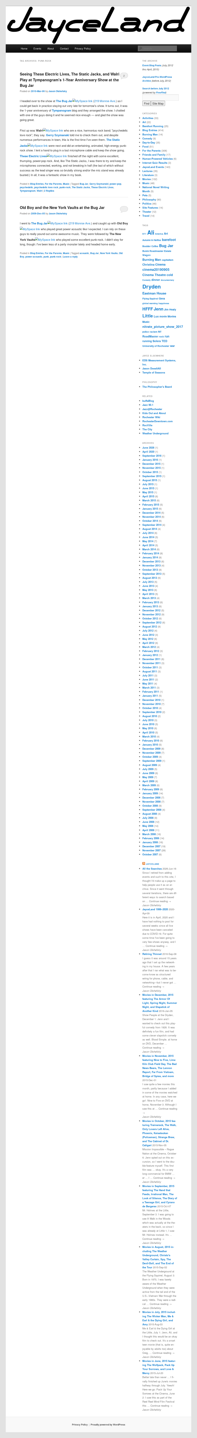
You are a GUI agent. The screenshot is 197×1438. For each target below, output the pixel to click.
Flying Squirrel (150, 298)
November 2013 (151, 565)
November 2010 (151, 704)
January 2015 (150, 508)
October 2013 (150, 569)
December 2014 (151, 512)
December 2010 (151, 700)
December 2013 (151, 561)
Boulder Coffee (150, 246)
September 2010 (151, 712)
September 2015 (151, 476)
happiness (164, 303)
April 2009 (148, 781)
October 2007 (150, 854)
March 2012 (149, 647)
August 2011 (149, 671)
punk (46, 256)
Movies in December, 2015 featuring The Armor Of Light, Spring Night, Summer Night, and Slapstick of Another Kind (159, 1003)
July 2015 (148, 484)
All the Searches (152, 868)
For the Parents (53, 183)
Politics (146, 203)
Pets (145, 195)
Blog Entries (37, 183)
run (167, 336)
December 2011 (151, 659)
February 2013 (150, 602)
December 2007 (151, 846)
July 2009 (148, 769)
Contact (64, 48)
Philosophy (149, 199)
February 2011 (150, 691)
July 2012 (148, 630)
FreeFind (161, 92)
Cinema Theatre (154, 275)
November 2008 (151, 801)
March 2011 (149, 687)
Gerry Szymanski (57, 135)
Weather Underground (155, 433)
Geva (162, 298)
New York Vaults (109, 253)
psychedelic (26, 187)
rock (161, 336)
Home (24, 48)
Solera (157, 341)
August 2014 (149, 529)
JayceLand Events (153, 167)
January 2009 (150, 793)
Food (145, 146)
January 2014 (150, 557)
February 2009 (150, 789)
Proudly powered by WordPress (108, 1424)
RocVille (147, 425)
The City (147, 429)
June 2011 (148, 679)
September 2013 (151, 574)
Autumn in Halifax (151, 240)
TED (164, 341)
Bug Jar (84, 183)
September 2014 (151, 525)
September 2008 (151, 809)
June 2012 (148, 635)
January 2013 (150, 606)
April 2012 (148, 643)
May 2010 (147, 728)
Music (66, 183)
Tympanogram (61, 110)
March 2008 (149, 834)
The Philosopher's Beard (157, 386)
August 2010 (149, 716)
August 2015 (149, 480)
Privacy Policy (83, 48)
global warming (150, 303)
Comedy (147, 138)
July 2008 (148, 818)
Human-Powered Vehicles (157, 158)
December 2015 (151, 464)
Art (144, 122)
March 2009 (149, 785)
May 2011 (147, 683)
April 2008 (148, 830)
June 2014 (148, 537)
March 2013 (149, 598)
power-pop (115, 183)
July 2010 (148, 720)
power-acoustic (33, 256)
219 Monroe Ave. (105, 101)
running (147, 341)
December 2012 (151, 610)
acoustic (84, 253)
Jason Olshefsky (57, 91)
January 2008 (150, 842)
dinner (155, 280)
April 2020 (148, 451)
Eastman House (154, 293)
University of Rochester (155, 346)
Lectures (147, 171)
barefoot (169, 239)
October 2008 (150, 805)
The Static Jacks (81, 187)
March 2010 (149, 736)
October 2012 (150, 618)
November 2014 (151, 516)
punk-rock (65, 187)
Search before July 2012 (155, 88)
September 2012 (151, 622)
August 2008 (149, 813)
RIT (159, 331)
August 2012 (149, 626)
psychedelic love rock (46, 187)
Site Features (150, 207)
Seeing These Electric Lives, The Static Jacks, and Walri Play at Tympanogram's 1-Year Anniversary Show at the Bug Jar (69, 79)
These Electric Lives (33, 156)
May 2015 (147, 492)
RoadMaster (150, 336)
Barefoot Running (152, 126)
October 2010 (150, 708)
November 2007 (151, 850)
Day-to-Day (148, 142)
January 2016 (150, 459)
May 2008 (147, 826)
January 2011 (150, 695)
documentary (167, 280)
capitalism (167, 260)
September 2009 (151, 761)
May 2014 (147, 541)
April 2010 (148, 732)
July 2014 (148, 533)
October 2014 (150, 521)
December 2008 (151, 797)
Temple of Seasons (153, 372)
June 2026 (148, 447)
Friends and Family (153, 154)
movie (163, 316)
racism (153, 331)
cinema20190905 (155, 269)
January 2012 (150, 655)
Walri (39, 190)
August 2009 (149, 765)
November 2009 (151, 752)
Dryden (151, 286)
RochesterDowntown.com (157, 421)
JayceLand (152, 864)
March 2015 (149, 500)
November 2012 (151, 614)
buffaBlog (148, 401)
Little (147, 316)
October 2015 (150, 472)
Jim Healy (170, 309)
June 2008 (148, 822)
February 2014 (150, 553)
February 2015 (150, 504)
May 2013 (147, 590)
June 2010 (148, 724)
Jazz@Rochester (152, 409)
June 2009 (148, 773)
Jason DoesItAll (151, 368)
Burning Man (150, 134)
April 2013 (148, 594)
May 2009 (147, 777)
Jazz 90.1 (147, 405)
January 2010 (150, 744)
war (172, 346)
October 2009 (150, 756)
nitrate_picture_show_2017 (162, 326)
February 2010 (150, 740)
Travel (145, 215)
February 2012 (150, 651)
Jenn (158, 309)
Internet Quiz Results (154, 162)
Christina (148, 264)
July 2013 (148, 582)
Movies (146, 179)
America (159, 233)
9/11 (144, 233)
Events (37, 48)
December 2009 (151, 748)
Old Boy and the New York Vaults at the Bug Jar (62, 207)
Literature (148, 175)
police (145, 331)
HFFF (147, 309)
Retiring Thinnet (152, 954)
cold (170, 275)
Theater (146, 211)
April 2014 (148, 545)
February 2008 (150, 838)
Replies (49, 190)
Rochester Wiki (151, 417)
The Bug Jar (64, 101)
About (50, 48)
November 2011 (151, 663)
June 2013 (148, 586)
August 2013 (149, 578)
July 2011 (148, 675)
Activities (147, 118)
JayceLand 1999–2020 (155, 909)
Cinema (160, 264)
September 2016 (151, 455)
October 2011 (150, 667)
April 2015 (148, 496)
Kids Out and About (154, 413)
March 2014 (149, 549)
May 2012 (147, 639)
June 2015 (148, 488)
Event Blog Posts (151, 65)
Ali (150, 232)
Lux (156, 316)
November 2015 (151, 468)
